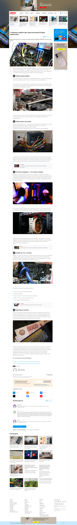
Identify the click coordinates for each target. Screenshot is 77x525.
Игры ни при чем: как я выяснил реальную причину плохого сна (43, 23)
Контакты (65, 70)
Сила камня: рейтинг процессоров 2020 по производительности (27, 361)
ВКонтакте (44, 392)
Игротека (41, 499)
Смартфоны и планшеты (13, 502)
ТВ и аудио (11, 509)
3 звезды (46, 36)
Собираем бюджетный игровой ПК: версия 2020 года (31, 304)
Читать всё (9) (20, 426)
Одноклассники (32, 392)
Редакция (41, 513)
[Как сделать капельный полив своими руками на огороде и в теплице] (31, 482)
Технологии (50, 13)
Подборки (38, 13)
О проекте (41, 511)
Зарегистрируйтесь (22, 429)
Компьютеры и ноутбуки (13, 503)
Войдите (14, 429)
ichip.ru (41, 510)
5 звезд (48, 36)
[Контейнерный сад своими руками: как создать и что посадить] (16, 482)
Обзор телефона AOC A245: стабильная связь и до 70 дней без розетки (53, 24)
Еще (55, 13)
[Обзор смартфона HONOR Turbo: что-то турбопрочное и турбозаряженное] (46, 440)
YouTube (44, 396)
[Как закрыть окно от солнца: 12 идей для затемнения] (16, 469)
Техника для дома (12, 510)
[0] (31, 376)
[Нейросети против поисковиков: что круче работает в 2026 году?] (31, 454)
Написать (49, 400)
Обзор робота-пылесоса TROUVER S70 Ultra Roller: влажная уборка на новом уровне (24, 24)
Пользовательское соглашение (44, 514)
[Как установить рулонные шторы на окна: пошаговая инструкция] (46, 479)
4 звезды (47, 36)
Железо (41, 502)
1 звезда (43, 36)
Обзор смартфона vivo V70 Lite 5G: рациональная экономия (14, 24)
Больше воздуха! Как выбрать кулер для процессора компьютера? (33, 247)
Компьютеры (22, 303)
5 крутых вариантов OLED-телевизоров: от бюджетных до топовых (63, 23)
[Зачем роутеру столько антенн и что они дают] (46, 454)
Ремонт (26, 503)
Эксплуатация (22, 164)
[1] (13, 376)
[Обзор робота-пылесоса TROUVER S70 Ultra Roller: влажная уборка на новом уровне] (31, 440)
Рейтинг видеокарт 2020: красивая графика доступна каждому (27, 363)
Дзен (17, 396)
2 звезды (44, 36)
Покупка (21, 246)
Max (30, 396)
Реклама (41, 508)
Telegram (17, 392)
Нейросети (44, 13)
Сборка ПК (18, 366)
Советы (31, 13)
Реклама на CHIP (56, 70)
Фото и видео (12, 507)
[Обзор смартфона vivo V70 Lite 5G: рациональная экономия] (16, 440)
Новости (27, 13)
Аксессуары (11, 508)
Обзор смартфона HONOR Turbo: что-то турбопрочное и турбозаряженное (33, 24)
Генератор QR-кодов (42, 512)
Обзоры (21, 13)
